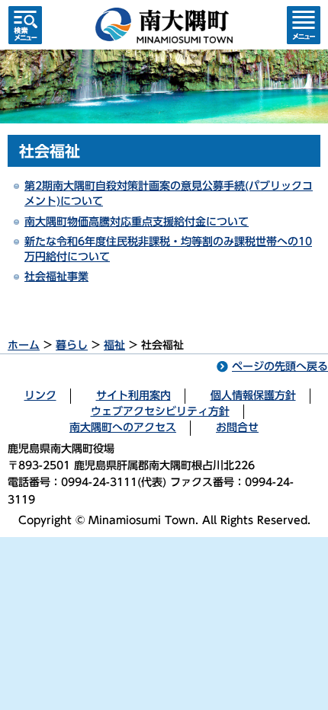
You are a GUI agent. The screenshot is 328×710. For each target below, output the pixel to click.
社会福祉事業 (56, 276)
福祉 (114, 345)
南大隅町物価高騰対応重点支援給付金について (136, 221)
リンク (40, 395)
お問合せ (237, 427)
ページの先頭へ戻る (280, 366)
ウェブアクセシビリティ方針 (160, 411)
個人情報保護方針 (253, 395)
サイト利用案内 (133, 395)
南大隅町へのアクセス (122, 427)
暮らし (72, 345)
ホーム (24, 345)
